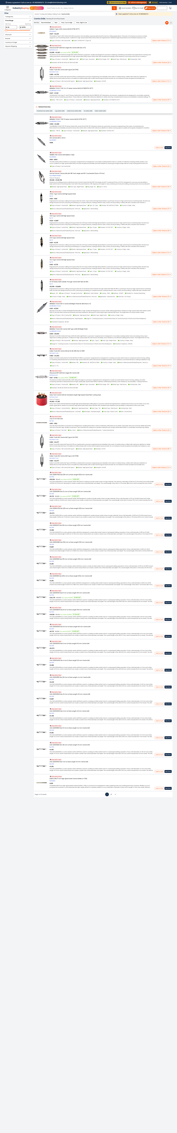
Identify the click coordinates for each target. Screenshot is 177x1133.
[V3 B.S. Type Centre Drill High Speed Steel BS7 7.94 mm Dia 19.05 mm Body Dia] (42, 198)
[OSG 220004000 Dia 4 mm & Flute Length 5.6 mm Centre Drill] (42, 664)
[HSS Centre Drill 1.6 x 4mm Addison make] (42, 159)
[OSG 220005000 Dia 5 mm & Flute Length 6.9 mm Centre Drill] (42, 648)
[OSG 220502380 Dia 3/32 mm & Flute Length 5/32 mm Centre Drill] (42, 546)
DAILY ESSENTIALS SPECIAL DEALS (38, 8)
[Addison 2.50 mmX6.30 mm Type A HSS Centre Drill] (42, 33)
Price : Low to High (66, 22)
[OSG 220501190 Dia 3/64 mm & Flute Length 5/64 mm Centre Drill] (42, 580)
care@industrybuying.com (57, 2)
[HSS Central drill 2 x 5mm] (42, 142)
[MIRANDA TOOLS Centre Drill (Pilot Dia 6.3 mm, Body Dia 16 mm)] (42, 92)
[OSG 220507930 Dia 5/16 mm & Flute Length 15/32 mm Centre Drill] (42, 479)
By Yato (52, 421)
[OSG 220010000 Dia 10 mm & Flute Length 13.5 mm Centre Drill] (42, 597)
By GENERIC (53, 140)
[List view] (167, 22)
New (56, 22)
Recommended (46, 22)
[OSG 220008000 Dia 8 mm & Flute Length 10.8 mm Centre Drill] (42, 614)
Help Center (151, 8)
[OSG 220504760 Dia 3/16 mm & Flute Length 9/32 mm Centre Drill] (42, 512)
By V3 (51, 196)
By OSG (52, 477)
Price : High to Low (81, 22)
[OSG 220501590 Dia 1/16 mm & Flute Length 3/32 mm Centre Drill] (42, 563)
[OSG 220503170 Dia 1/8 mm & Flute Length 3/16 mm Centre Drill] (42, 529)
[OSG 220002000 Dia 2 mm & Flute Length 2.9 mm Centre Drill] (42, 715)
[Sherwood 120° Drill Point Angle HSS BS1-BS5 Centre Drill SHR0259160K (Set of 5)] (42, 52)
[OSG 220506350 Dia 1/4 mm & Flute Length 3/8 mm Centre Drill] (42, 496)
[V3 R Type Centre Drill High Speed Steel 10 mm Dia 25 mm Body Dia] (42, 242)
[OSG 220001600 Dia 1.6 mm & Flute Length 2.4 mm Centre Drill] (42, 732)
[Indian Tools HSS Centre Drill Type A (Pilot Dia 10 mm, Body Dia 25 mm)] (42, 460)
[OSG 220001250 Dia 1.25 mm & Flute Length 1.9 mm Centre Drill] (42, 749)
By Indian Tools (54, 72)
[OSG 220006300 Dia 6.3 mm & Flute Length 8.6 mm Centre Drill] (42, 631)
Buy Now (168, 147)
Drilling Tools (56, 14)
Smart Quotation (126, 8)
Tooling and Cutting (45, 14)
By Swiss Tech (54, 397)
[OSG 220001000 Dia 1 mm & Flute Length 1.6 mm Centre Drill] (42, 766)
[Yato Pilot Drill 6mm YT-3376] (42, 423)
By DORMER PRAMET (55, 175)
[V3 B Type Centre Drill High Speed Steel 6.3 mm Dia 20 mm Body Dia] (42, 220)
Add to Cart (159, 147)
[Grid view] (171, 22)
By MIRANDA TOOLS (55, 90)
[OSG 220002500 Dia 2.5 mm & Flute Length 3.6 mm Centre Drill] (42, 698)
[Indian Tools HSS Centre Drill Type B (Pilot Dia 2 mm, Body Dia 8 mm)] (42, 74)
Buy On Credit (139, 8)
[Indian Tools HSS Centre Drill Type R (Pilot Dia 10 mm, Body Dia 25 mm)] (42, 441)
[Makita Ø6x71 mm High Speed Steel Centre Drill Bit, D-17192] (42, 783)
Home (37, 14)
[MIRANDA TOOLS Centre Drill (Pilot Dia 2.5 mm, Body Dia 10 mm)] (42, 123)
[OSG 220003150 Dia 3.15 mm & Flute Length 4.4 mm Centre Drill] (42, 681)
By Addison (53, 31)
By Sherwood (54, 50)
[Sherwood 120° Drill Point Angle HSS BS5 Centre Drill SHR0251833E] (42, 377)
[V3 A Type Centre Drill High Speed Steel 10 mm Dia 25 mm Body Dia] (42, 264)
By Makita (52, 781)
